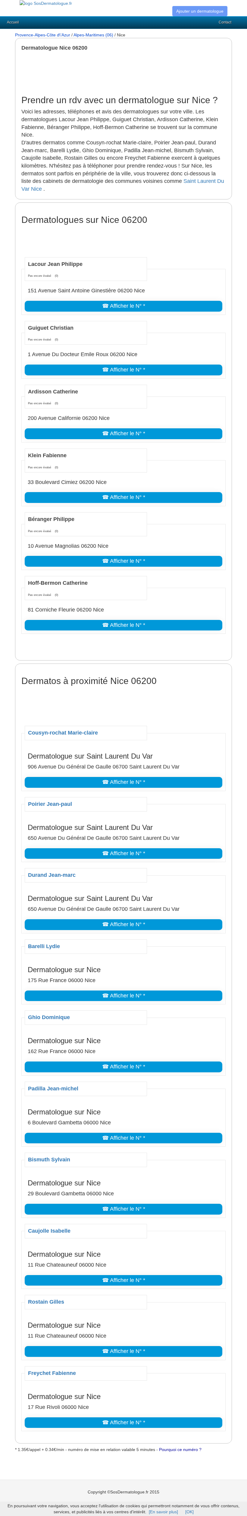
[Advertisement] (131, 73)
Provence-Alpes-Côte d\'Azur (42, 34)
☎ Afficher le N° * (123, 306)
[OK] (189, 1511)
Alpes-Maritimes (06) (93, 34)
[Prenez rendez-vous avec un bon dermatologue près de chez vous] (46, 3)
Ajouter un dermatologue (200, 11)
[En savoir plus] (163, 1511)
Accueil (13, 22)
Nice (36, 189)
